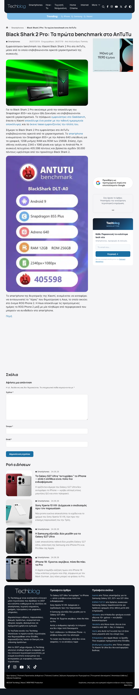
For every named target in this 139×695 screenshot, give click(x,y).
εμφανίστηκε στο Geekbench (68, 116)
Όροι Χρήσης (11, 676)
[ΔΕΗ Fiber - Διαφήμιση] (113, 55)
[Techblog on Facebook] (107, 6)
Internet (85, 5)
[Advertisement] (47, 344)
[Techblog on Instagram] (111, 6)
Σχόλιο (9, 392)
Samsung (78, 16)
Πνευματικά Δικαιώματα (100, 676)
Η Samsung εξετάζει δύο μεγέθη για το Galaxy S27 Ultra (58, 535)
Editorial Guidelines (14, 678)
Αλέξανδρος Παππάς (78, 41)
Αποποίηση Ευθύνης (119, 676)
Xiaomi (89, 16)
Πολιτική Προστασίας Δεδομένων (31, 676)
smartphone (76, 133)
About (23, 683)
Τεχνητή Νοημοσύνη (61, 7)
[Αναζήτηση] (103, 6)
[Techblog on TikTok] (125, 6)
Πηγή (9, 316)
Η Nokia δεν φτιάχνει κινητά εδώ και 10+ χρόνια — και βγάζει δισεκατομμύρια (111, 617)
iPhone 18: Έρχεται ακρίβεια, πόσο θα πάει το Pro (60, 563)
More (94, 5)
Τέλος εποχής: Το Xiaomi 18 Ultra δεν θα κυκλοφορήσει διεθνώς (111, 647)
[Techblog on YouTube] (116, 6)
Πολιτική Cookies (52, 676)
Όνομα (9, 426)
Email (9, 439)
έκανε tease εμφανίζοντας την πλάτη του (54, 124)
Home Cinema (74, 7)
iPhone (67, 16)
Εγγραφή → (113, 254)
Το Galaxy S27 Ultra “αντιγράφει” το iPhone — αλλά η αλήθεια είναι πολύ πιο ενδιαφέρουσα (60, 478)
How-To (48, 7)
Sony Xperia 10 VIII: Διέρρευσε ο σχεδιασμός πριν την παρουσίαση (61, 507)
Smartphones (35, 5)
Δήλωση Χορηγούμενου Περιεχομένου (75, 676)
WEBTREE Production (35, 683)
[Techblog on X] (121, 6)
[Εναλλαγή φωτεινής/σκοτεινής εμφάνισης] (130, 6)
